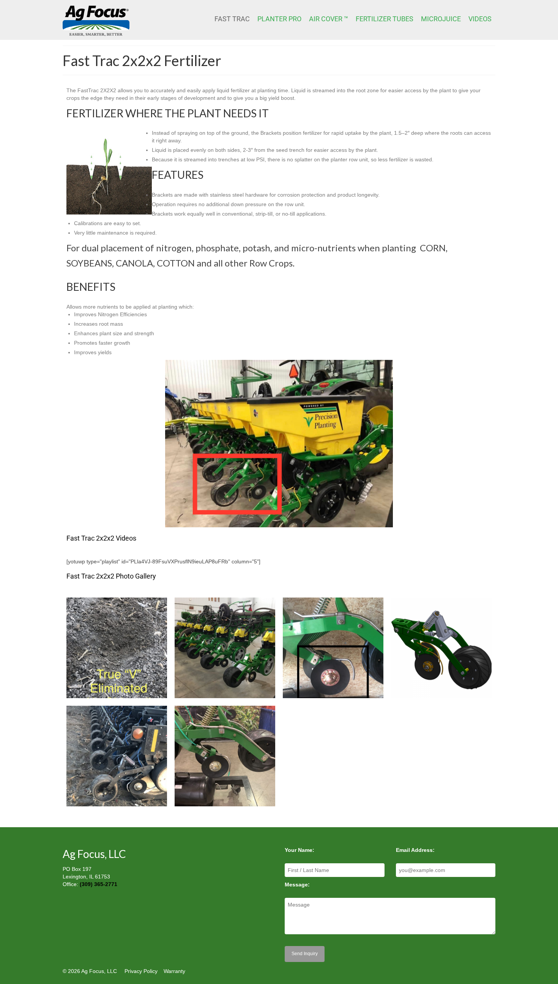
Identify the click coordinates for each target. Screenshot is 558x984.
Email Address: (415, 850)
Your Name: (299, 850)
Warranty (174, 971)
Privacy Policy (141, 971)
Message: (297, 885)
